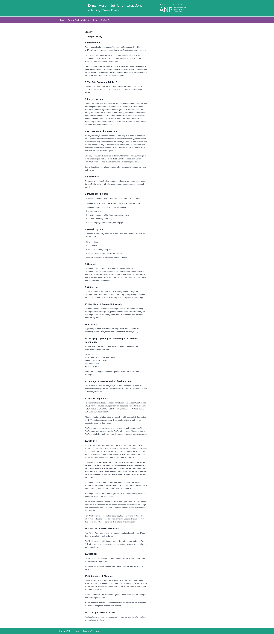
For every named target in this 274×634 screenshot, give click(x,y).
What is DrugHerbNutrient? (78, 20)
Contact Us (105, 20)
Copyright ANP (64, 631)
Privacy (77, 631)
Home (62, 20)
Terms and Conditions (91, 631)
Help (95, 20)
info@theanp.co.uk (92, 363)
